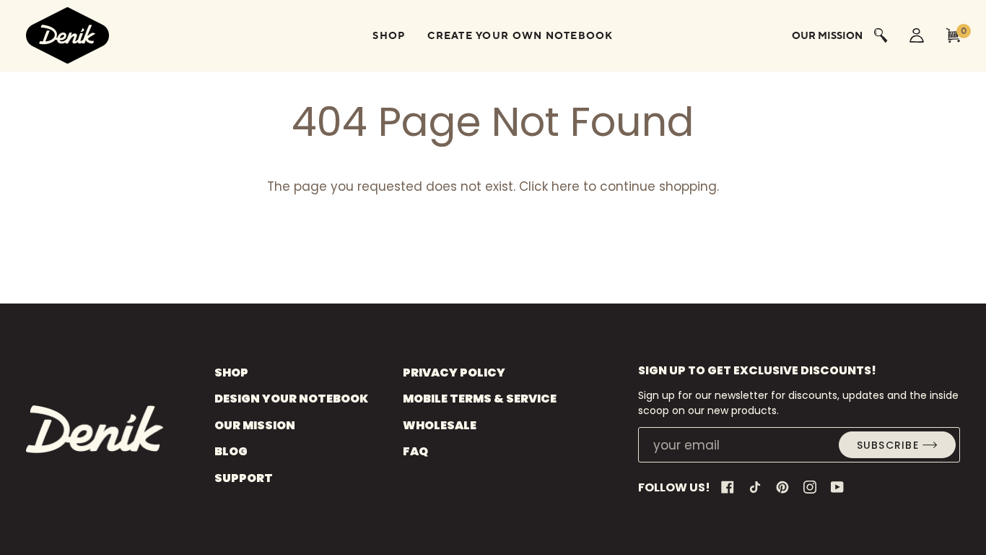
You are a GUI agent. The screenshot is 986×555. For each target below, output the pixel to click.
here (565, 186)
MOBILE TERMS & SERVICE (480, 398)
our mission (827, 35)
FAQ (415, 451)
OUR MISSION (254, 425)
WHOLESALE (439, 425)
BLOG (231, 451)
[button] (389, 35)
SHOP (231, 372)
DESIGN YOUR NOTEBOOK (291, 398)
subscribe (888, 445)
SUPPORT (243, 478)
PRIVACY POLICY (454, 372)
